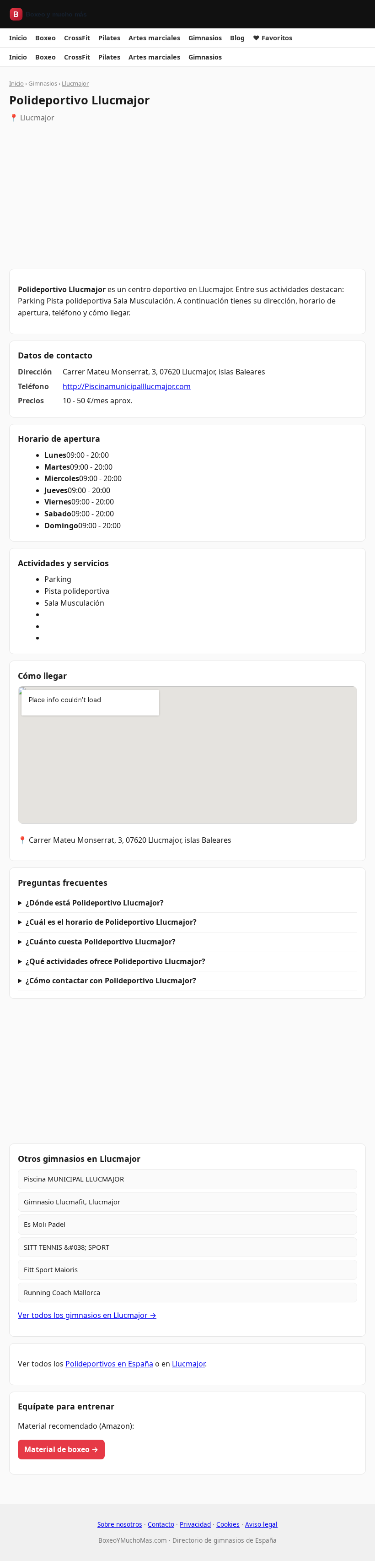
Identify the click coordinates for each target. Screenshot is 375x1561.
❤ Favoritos (272, 37)
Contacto (161, 1524)
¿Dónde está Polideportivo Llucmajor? (95, 903)
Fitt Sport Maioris (51, 1269)
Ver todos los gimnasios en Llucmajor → (87, 1315)
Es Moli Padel (44, 1224)
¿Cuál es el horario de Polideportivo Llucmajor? (111, 922)
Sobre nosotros (119, 1524)
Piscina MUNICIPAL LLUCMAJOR (74, 1178)
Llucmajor (75, 83)
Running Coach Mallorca (62, 1292)
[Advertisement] (187, 196)
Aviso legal (261, 1524)
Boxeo (45, 37)
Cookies (228, 1524)
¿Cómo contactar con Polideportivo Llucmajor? (111, 981)
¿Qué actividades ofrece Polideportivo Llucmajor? (115, 961)
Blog (237, 37)
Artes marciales (154, 37)
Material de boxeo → (61, 1449)
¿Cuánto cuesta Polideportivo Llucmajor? (101, 942)
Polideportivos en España (109, 1364)
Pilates (109, 37)
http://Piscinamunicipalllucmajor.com (127, 386)
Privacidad (195, 1524)
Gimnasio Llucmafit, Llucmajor (72, 1201)
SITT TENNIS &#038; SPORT (66, 1247)
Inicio (18, 37)
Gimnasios (205, 37)
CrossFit (77, 37)
